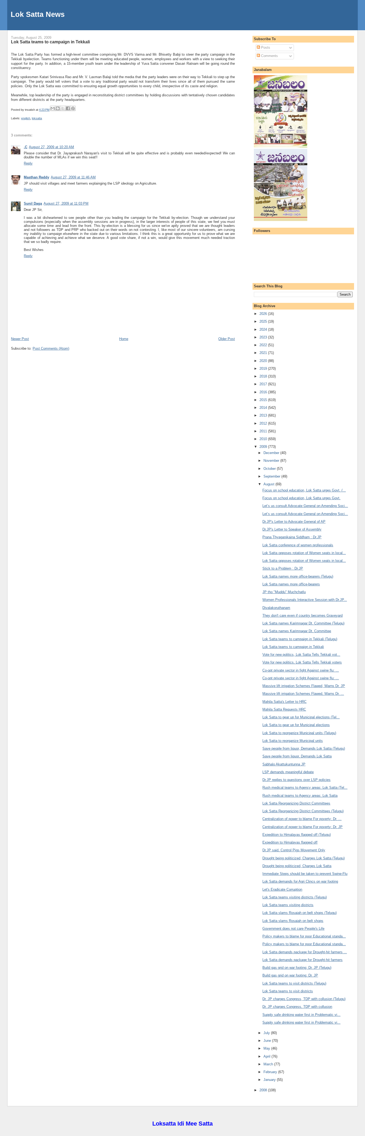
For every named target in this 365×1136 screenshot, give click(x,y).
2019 (263, 369)
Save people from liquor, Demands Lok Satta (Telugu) (303, 748)
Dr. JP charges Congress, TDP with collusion (297, 1007)
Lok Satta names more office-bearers (291, 584)
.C (25, 147)
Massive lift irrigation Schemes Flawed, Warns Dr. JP (303, 686)
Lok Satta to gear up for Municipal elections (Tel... (301, 717)
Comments (269, 56)
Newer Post (20, 339)
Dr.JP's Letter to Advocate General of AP (293, 522)
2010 (263, 439)
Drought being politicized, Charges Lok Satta (296, 866)
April (267, 1056)
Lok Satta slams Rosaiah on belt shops (292, 921)
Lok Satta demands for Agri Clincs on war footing (300, 881)
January (270, 1080)
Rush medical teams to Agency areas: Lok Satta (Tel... (304, 788)
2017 (263, 384)
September (272, 476)
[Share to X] (62, 108)
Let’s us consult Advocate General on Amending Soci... (305, 506)
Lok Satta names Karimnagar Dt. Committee (296, 631)
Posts (265, 47)
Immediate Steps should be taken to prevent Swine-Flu (304, 874)
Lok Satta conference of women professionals (297, 545)
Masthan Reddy (36, 177)
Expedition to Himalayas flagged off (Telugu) (296, 835)
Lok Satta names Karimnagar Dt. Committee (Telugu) (303, 623)
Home (123, 339)
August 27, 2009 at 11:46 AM (73, 177)
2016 (263, 392)
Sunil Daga (33, 203)
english (25, 118)
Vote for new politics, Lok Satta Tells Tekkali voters (302, 662)
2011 (263, 431)
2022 (263, 345)
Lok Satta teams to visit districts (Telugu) (294, 983)
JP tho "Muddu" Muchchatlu (284, 592)
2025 (263, 321)
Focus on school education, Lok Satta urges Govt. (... (304, 490)
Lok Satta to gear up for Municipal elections (296, 725)
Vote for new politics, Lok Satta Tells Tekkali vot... (301, 655)
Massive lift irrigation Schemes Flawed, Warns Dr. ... (303, 694)
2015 (263, 400)
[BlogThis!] (57, 108)
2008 (263, 1090)
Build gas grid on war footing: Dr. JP (290, 975)
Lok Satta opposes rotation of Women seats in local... (304, 553)
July (267, 1033)
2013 (263, 415)
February (270, 1072)
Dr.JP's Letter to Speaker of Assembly (291, 529)
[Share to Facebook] (68, 108)
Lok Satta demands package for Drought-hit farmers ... (304, 952)
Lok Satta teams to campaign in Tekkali (50, 41)
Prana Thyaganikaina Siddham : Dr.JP (291, 537)
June (267, 1041)
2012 (263, 423)
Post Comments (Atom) (51, 348)
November (271, 461)
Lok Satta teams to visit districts (287, 991)
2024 (263, 329)
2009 (263, 447)
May (267, 1048)
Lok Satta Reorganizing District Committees (296, 803)
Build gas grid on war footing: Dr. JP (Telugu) (296, 968)
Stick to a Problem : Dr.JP (282, 568)
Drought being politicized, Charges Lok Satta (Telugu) (303, 858)
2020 (263, 361)
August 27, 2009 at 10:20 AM (51, 147)
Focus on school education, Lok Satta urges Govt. (301, 498)
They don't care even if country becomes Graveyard (302, 615)
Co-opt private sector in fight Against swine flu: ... (300, 670)
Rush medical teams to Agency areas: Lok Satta (299, 796)
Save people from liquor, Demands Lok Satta (297, 756)
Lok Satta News (38, 14)
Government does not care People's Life (293, 929)
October (270, 469)
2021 (263, 353)
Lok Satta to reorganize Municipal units (292, 741)
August (269, 484)
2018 (263, 376)
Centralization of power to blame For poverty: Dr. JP (302, 827)
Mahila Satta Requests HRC (284, 709)
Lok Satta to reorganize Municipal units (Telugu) (299, 733)
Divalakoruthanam (276, 608)
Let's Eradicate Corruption (282, 889)
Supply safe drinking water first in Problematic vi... (301, 1015)
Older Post (226, 339)
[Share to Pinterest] (73, 108)
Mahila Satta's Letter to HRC (284, 702)
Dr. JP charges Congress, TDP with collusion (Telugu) (303, 999)
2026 (263, 314)
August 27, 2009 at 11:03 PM (66, 203)
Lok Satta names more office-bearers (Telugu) (297, 576)
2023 (263, 337)
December (271, 453)
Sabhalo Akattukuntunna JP (283, 764)
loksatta (37, 118)
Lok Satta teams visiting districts (287, 905)
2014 (263, 408)
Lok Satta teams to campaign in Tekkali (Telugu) (299, 639)
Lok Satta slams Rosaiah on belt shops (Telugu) (299, 913)
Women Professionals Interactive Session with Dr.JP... (304, 600)
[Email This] (52, 108)
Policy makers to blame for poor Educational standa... (304, 936)
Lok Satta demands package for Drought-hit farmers (302, 960)
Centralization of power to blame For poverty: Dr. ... (301, 819)
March (268, 1064)
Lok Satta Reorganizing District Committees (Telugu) (303, 811)
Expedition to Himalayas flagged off (289, 842)
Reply (28, 163)
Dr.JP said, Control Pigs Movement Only (293, 850)
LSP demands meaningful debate (288, 772)
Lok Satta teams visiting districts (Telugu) (294, 897)
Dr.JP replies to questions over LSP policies (296, 780)
